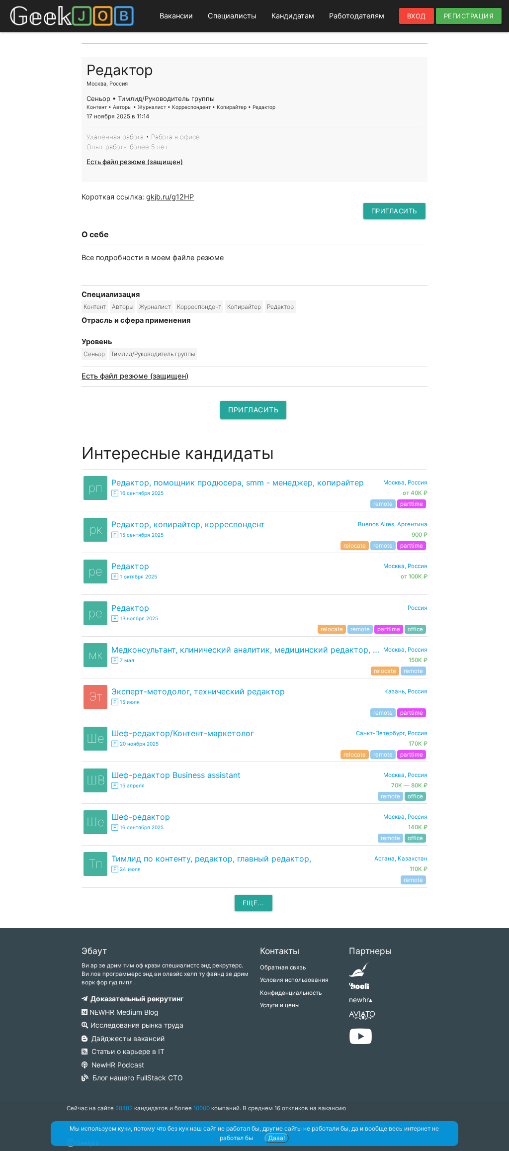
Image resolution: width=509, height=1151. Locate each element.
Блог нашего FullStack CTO (135, 1078)
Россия (417, 607)
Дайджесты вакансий (126, 1039)
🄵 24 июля (126, 869)
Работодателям (356, 15)
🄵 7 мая (122, 660)
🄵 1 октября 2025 (134, 576)
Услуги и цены (280, 1005)
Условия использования (294, 979)
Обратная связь (283, 967)
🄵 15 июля (125, 702)
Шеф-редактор (140, 817)
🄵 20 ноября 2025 (135, 744)
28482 (124, 1108)
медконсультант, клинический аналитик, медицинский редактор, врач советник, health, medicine (247, 650)
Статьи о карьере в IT (126, 1051)
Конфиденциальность (291, 992)
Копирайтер (244, 306)
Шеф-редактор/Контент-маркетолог (182, 733)
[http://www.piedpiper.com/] (359, 973)
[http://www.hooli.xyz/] (359, 989)
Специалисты (232, 15)
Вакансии (176, 15)
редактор (130, 566)
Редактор (280, 306)
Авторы (122, 306)
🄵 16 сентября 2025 (137, 493)
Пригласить (394, 211)
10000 (201, 1108)
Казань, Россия (405, 691)
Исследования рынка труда (135, 1025)
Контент (95, 306)
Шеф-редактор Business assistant (176, 775)
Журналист (155, 306)
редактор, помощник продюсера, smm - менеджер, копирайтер (237, 482)
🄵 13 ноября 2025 (134, 618)
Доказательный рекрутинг (135, 999)
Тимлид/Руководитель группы (153, 354)
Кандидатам (292, 15)
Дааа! (276, 1138)
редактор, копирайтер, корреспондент (188, 524)
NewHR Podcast (115, 1065)
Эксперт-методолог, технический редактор (198, 691)
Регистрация (469, 16)
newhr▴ (360, 1000)
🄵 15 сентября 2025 (137, 535)
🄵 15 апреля (128, 785)
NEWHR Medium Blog (122, 1012)
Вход (416, 16)
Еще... (253, 903)
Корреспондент (199, 306)
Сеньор (94, 354)
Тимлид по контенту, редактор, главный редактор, (211, 858)
